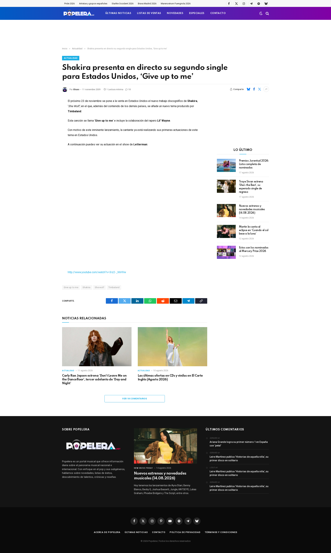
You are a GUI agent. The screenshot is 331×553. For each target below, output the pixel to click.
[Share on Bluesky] (248, 89)
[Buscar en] (267, 13)
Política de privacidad (185, 532)
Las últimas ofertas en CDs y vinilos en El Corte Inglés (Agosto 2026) (170, 377)
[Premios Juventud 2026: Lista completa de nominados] (226, 165)
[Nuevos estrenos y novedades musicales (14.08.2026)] (226, 210)
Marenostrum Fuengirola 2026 (175, 3)
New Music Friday (143, 468)
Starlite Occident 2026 (122, 3)
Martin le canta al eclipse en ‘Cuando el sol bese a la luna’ (254, 230)
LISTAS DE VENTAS (149, 13)
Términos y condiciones (221, 532)
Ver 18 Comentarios (134, 398)
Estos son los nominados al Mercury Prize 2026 (253, 249)
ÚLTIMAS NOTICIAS (118, 13)
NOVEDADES (175, 13)
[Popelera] (79, 13)
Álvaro (76, 89)
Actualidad (71, 58)
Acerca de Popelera (107, 532)
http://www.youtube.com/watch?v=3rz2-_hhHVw (97, 272)
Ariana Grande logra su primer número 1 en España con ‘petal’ (239, 444)
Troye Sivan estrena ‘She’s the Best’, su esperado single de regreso (251, 186)
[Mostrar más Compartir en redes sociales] (266, 89)
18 (129, 89)
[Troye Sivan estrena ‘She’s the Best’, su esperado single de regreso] (226, 186)
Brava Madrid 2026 (147, 3)
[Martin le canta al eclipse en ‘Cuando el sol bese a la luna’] (226, 231)
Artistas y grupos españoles (93, 3)
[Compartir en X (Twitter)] (259, 89)
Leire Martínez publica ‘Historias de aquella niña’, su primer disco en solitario (239, 458)
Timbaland (114, 287)
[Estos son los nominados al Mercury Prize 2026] (226, 252)
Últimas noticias (136, 532)
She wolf (99, 287)
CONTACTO (218, 13)
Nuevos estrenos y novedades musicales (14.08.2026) (252, 209)
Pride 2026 (69, 3)
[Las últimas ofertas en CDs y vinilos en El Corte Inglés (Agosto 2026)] (172, 346)
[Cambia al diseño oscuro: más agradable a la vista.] (261, 13)
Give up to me (71, 287)
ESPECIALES (196, 13)
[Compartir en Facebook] (254, 89)
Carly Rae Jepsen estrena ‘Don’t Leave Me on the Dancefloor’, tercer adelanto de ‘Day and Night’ (94, 379)
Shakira (87, 287)
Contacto (158, 532)
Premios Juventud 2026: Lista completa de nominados (254, 164)
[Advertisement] (165, 33)
